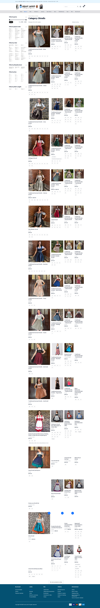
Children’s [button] (36, 11)
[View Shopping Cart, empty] (83, 6)
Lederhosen (46, 589)
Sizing (73, 589)
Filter (11, 22)
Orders (16, 591)
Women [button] (25, 11)
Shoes (45, 596)
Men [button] (30, 11)
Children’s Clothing (62, 595)
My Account (77, 11)
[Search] (77, 6)
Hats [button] (55, 11)
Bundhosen (46, 593)
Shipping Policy (75, 593)
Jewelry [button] (42, 11)
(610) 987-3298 (22, 1)
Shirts (59, 596)
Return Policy (75, 591)
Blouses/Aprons (61, 589)
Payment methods (19, 593)
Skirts (30, 593)
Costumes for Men (48, 595)
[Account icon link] (80, 6)
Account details (18, 589)
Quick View (39, 46)
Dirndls (30, 589)
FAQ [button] (72, 11)
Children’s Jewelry (62, 593)
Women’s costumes (33, 595)
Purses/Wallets (32, 596)
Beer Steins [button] (49, 11)
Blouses (31, 591)
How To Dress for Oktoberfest (76, 595)
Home (21, 11)
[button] (27, 11)
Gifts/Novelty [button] (61, 11)
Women (33, 16)
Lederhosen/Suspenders (49, 591)
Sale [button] (67, 11)
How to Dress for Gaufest (77, 597)
